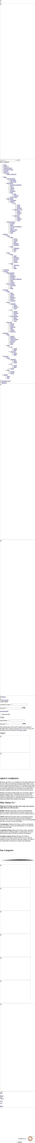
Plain (15, 194)
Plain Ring (13, 180)
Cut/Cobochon (14, 316)
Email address (4, 720)
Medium (19, 208)
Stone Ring (13, 182)
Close (8, 253)
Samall (15, 311)
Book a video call (11, 174)
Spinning (16, 195)
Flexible (12, 372)
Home (5, 165)
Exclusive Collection (15, 185)
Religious (12, 191)
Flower (12, 189)
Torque (12, 368)
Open (8, 236)
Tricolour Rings (11, 178)
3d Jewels (9, 322)
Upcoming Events (8, 169)
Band (11, 192)
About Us (6, 166)
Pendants (5, 290)
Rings (5, 177)
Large (18, 205)
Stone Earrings (11, 283)
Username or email (5, 704)
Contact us (6, 172)
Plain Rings (10, 183)
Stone (11, 246)
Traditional (13, 200)
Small (18, 206)
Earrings (5, 271)
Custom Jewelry (7, 168)
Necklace (5, 356)
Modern (12, 202)
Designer (12, 277)
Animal (12, 188)
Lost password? (4, 711)
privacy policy (23, 730)
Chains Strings (14, 339)
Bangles (5, 234)
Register (3, 733)
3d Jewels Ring (11, 222)
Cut (15, 203)
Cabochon (16, 216)
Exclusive (16, 245)
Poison (12, 299)
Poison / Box (13, 197)
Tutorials (5, 171)
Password (3, 708)
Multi (15, 249)
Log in (2, 717)
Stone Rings (10, 199)
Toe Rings (6, 270)
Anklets (5, 375)
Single (15, 348)
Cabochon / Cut (18, 209)
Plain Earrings (10, 273)
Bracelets (5, 333)
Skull (11, 186)
